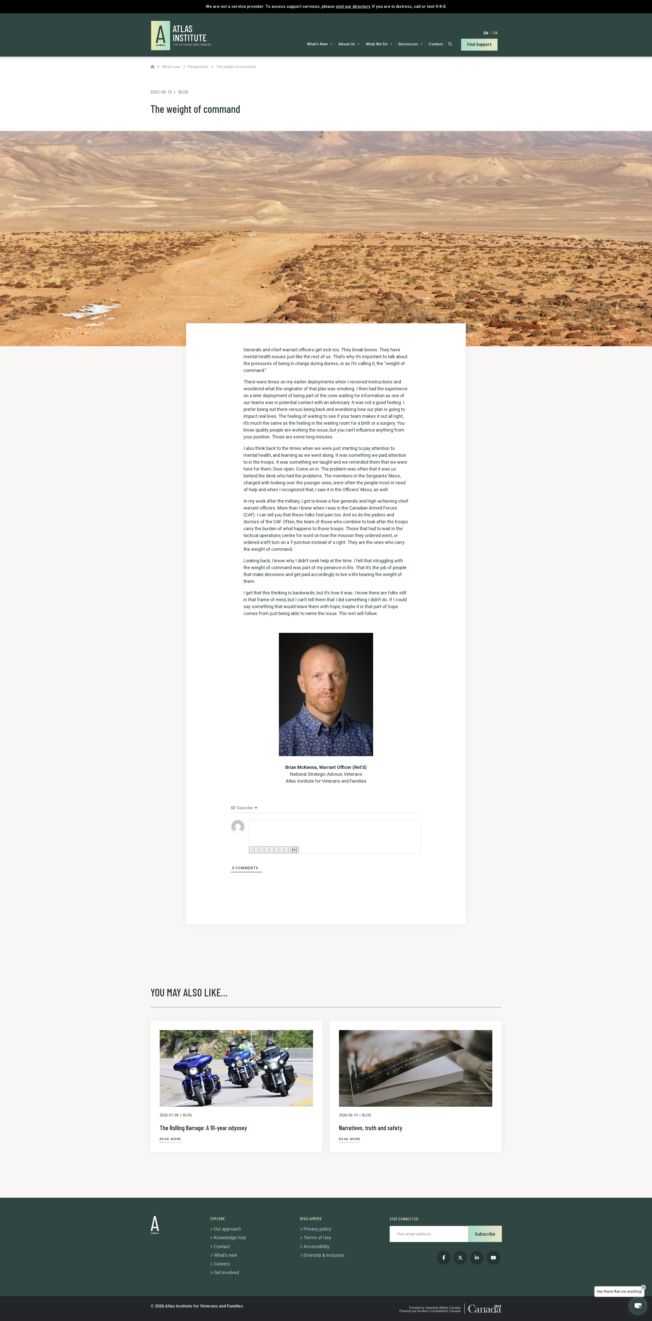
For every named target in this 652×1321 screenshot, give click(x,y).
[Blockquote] (282, 849)
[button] (638, 1305)
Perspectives (198, 67)
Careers (222, 1263)
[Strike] (266, 849)
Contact (436, 44)
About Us (346, 44)
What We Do (377, 44)
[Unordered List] (277, 849)
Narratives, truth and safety (370, 1127)
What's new (171, 67)
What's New (317, 44)
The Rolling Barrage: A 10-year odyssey (203, 1127)
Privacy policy (317, 1229)
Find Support (479, 44)
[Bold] (251, 849)
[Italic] (256, 849)
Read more (170, 1139)
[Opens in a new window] (444, 1258)
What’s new (225, 1255)
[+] (294, 849)
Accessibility (317, 1246)
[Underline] (261, 849)
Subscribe (485, 1234)
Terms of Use (317, 1237)
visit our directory (353, 6)
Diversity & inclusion (324, 1255)
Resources (408, 44)
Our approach (227, 1229)
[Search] (450, 44)
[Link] (287, 849)
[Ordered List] (271, 849)
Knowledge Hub (230, 1237)
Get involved (226, 1272)
